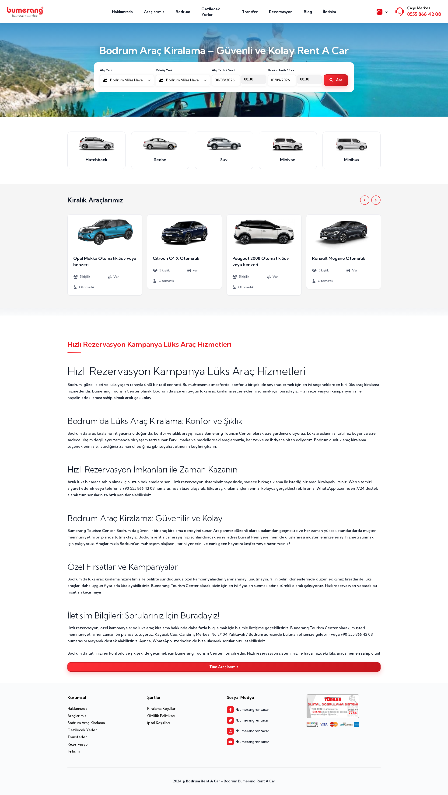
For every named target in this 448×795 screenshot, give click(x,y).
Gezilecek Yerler (210, 12)
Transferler (77, 737)
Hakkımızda (122, 11)
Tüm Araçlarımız (223, 667)
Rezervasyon (281, 11)
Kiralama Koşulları (161, 708)
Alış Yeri (106, 70)
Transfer (250, 11)
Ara (339, 80)
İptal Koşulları (158, 723)
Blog (308, 11)
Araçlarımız (154, 11)
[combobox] (127, 80)
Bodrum (183, 11)
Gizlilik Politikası (161, 716)
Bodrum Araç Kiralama (86, 723)
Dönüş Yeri (164, 70)
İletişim (329, 11)
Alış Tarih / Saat (223, 70)
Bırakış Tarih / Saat (282, 70)
